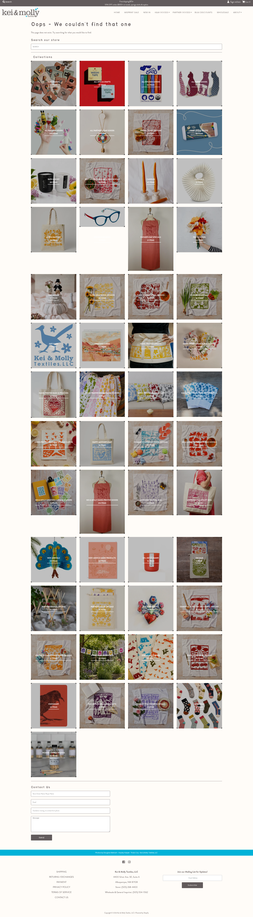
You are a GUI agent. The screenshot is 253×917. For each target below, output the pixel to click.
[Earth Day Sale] (53, 229)
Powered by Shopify (142, 913)
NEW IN (146, 12)
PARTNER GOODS (181, 12)
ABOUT (236, 12)
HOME (117, 12)
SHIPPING (61, 871)
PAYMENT (61, 882)
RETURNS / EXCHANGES (61, 876)
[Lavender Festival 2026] (150, 492)
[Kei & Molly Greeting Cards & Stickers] (53, 492)
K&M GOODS (161, 12)
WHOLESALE (223, 12)
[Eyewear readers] (102, 217)
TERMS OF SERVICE (61, 892)
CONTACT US (61, 897)
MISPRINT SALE (131, 12)
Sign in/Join (234, 1)
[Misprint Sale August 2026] (199, 492)
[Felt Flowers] (199, 229)
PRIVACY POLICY (61, 887)
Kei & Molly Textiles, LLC (125, 913)
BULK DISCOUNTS (203, 12)
